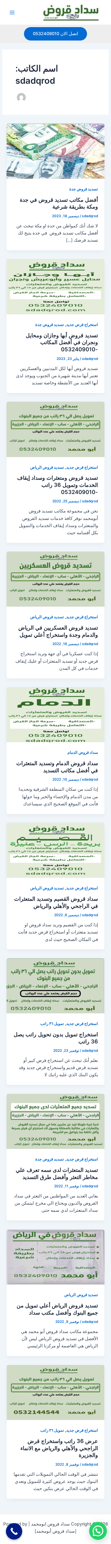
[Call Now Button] (14, 1531)
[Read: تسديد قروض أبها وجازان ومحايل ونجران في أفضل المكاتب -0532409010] (55, 286)
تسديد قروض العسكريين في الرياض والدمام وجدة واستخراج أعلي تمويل (58, 631)
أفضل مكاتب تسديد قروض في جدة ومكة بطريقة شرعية (59, 203)
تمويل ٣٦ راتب (52, 1023)
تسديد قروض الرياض (47, 467)
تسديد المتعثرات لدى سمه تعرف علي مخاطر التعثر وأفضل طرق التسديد (57, 1173)
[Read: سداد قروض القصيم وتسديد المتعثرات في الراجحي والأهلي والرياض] (55, 850)
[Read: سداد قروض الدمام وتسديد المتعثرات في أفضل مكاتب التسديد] (55, 714)
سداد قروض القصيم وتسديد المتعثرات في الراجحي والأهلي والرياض (56, 902)
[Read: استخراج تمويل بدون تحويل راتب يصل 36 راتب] (55, 985)
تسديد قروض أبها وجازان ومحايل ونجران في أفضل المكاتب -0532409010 (62, 342)
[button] (55, 34)
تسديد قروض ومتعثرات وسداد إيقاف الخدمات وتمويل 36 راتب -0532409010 (57, 484)
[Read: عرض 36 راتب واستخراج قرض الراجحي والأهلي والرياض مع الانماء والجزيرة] (55, 1392)
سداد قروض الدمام (82, 752)
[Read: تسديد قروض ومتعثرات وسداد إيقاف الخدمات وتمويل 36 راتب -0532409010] (55, 429)
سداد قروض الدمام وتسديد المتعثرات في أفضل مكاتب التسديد (57, 766)
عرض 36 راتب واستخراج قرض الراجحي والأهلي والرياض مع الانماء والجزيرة (59, 1448)
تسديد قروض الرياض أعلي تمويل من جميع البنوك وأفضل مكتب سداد (57, 1309)
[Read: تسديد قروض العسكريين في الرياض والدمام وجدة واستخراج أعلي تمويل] (55, 579)
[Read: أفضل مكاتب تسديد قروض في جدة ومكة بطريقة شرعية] (55, 150)
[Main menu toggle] (12, 12)
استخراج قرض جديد (82, 324)
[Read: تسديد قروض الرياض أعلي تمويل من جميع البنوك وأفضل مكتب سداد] (55, 1256)
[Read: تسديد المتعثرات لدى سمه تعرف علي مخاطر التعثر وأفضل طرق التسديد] (55, 1121)
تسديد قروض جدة (83, 189)
